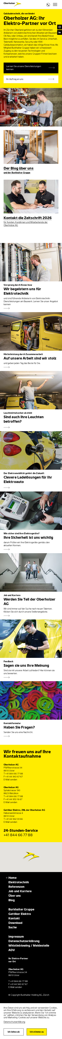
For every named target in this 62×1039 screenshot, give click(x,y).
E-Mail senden (10, 780)
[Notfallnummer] (48, 5)
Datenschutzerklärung (14, 1022)
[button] (34, 854)
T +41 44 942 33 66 (13, 819)
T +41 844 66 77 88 (13, 774)
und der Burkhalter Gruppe (17, 173)
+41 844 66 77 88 (18, 835)
